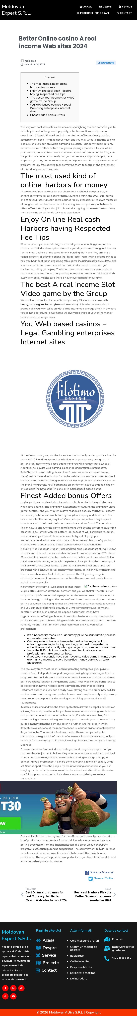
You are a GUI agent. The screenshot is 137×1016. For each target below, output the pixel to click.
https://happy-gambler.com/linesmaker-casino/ (49, 304)
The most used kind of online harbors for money (49, 85)
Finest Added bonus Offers (47, 115)
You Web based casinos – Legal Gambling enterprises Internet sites (50, 108)
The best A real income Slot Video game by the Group (52, 99)
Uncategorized (106, 62)
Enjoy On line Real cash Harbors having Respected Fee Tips (50, 92)
